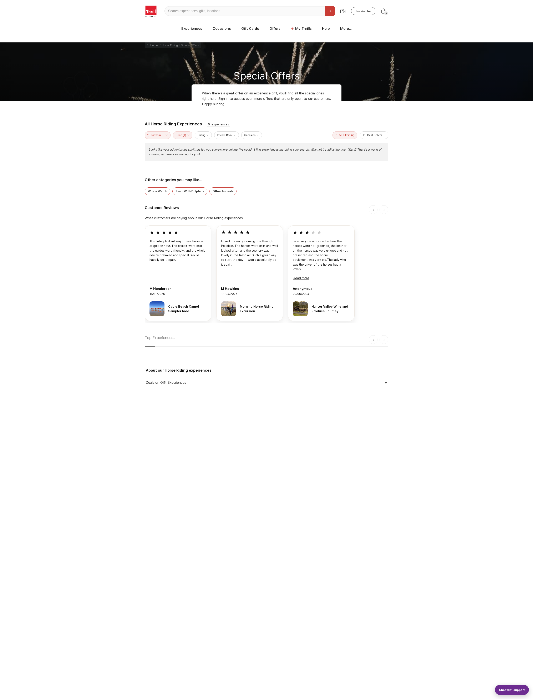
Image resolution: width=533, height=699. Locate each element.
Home (153, 45)
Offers (274, 28)
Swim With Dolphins (190, 191)
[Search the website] (330, 11)
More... (346, 28)
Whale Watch (157, 191)
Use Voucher (363, 11)
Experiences (191, 28)
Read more (301, 278)
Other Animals (223, 191)
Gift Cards (250, 28)
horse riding (170, 45)
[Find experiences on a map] (343, 11)
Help (326, 28)
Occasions (222, 28)
